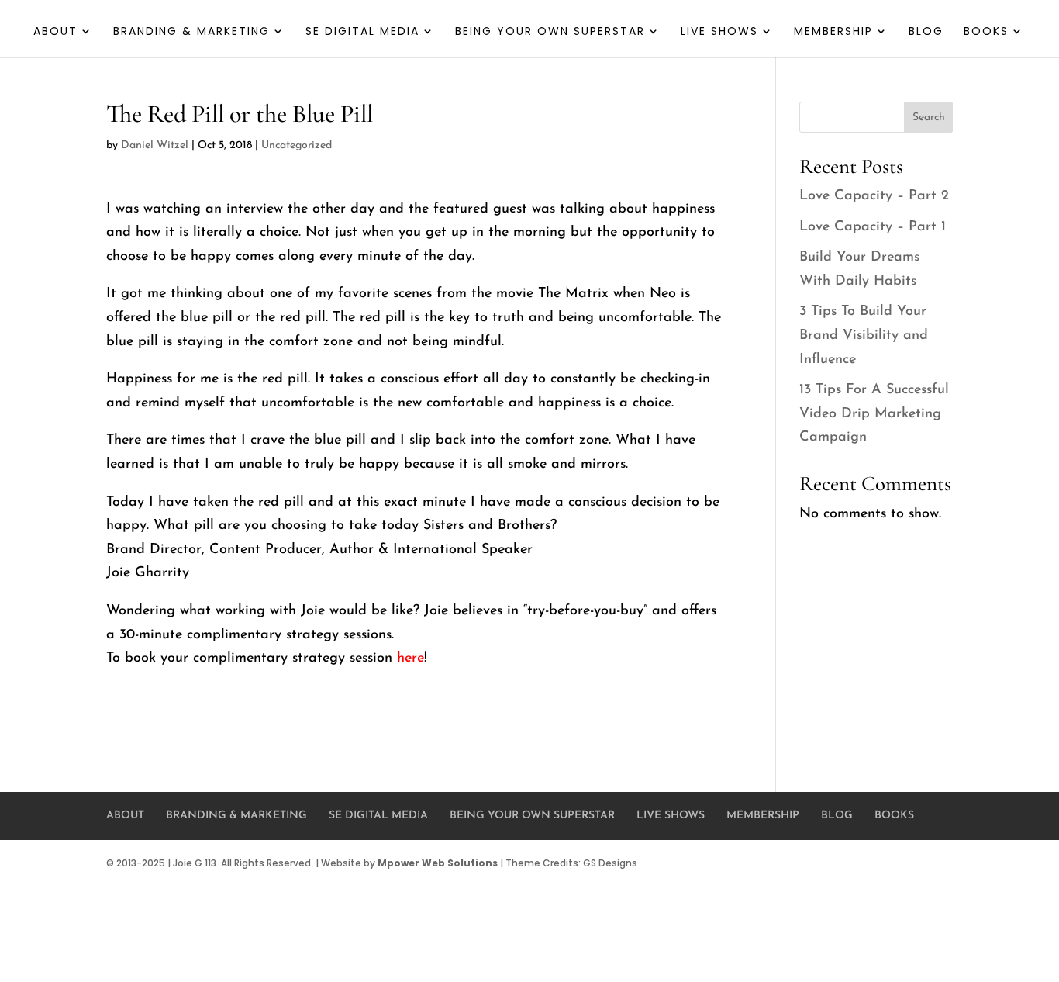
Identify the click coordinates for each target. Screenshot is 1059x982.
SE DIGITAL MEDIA (362, 32)
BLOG (926, 32)
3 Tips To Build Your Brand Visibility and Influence (863, 335)
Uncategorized (296, 145)
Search (928, 117)
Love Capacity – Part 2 (874, 196)
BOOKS (986, 32)
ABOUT (55, 32)
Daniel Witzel (154, 145)
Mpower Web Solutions (438, 863)
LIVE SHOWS (719, 32)
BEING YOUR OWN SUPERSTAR (550, 32)
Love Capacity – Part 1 (872, 227)
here (410, 659)
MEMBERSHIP (833, 32)
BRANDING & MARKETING (191, 32)
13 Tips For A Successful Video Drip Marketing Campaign (874, 413)
